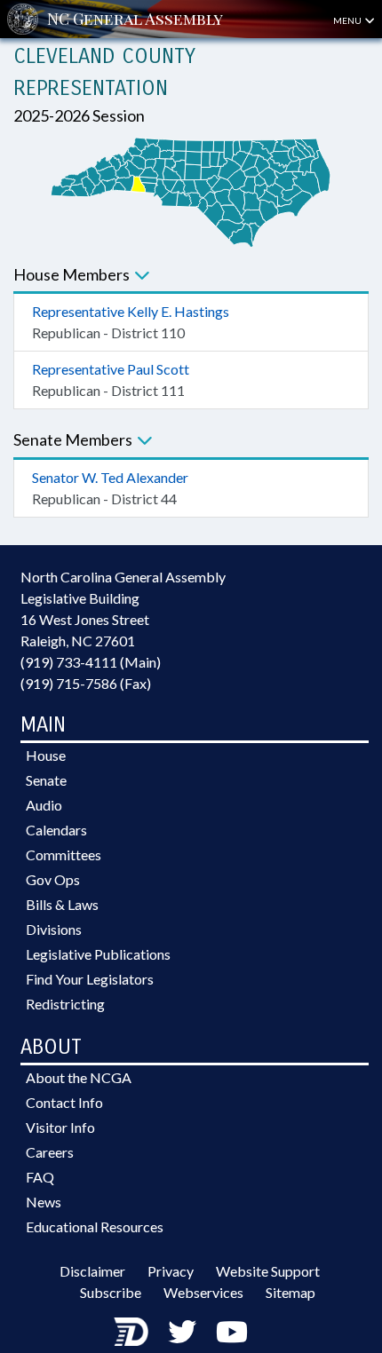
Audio (44, 804)
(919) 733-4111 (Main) (90, 661)
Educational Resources (94, 1226)
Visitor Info (60, 1127)
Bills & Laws (62, 904)
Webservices (203, 1292)
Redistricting (65, 1003)
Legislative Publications (98, 954)
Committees (63, 854)
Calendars (56, 829)
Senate (46, 779)
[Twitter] (182, 1331)
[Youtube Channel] (232, 1331)
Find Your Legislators (90, 978)
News (43, 1201)
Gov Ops (53, 879)
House (46, 755)
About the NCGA (78, 1077)
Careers (50, 1151)
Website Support (268, 1270)
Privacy (170, 1270)
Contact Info (64, 1102)
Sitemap (290, 1292)
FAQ (40, 1176)
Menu (348, 20)
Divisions (54, 929)
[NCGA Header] (135, 19)
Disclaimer (92, 1270)
